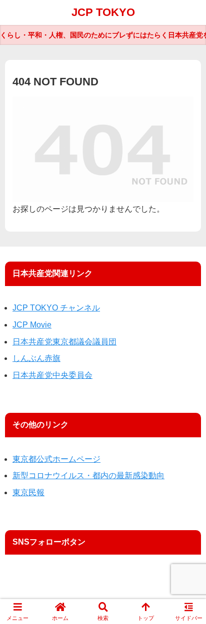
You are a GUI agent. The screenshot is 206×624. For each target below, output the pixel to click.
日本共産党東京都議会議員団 (64, 341)
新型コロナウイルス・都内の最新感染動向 (88, 475)
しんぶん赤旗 (36, 358)
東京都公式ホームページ (56, 459)
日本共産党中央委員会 (52, 375)
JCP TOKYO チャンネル (56, 308)
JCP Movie (32, 324)
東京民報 (28, 492)
